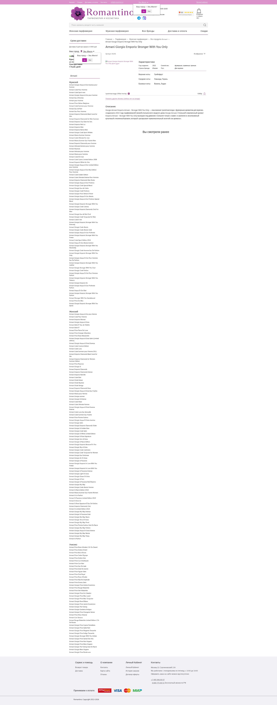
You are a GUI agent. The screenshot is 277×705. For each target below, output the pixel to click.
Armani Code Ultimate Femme (79, 404)
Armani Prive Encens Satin (77, 582)
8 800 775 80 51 (158, 683)
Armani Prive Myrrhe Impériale (79, 580)
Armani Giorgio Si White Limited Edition (82, 434)
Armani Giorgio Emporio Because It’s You (82, 444)
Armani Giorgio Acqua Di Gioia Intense (82, 530)
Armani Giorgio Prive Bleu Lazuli (79, 596)
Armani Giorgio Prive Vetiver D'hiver (81, 194)
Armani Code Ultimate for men (79, 138)
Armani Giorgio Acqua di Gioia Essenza (82, 343)
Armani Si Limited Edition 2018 (79, 509)
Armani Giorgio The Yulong (78, 607)
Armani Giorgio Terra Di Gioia (79, 520)
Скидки (79, 2)
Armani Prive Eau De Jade (77, 566)
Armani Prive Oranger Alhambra (79, 333)
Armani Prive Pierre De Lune (78, 330)
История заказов (132, 671)
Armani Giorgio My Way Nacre (79, 517)
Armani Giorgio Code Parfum (78, 270)
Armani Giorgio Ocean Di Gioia (79, 476)
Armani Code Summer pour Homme (81, 106)
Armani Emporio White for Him (79, 162)
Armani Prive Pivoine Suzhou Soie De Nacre (83, 525)
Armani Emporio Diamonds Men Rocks (82, 180)
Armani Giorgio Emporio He (78, 283)
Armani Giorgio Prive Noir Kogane (80, 641)
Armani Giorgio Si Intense (77, 399)
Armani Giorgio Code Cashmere (79, 450)
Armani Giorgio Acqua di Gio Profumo (81, 183)
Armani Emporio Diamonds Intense (80, 372)
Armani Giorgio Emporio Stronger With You (83, 204)
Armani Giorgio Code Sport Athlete (80, 132)
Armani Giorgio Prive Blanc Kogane (80, 644)
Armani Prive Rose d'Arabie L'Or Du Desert (83, 547)
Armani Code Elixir (75, 377)
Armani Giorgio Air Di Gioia (78, 458)
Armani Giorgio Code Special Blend (80, 185)
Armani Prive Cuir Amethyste (78, 561)
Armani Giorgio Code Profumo (79, 191)
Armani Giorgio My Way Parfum (79, 528)
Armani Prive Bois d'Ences (77, 553)
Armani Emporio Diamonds (78, 369)
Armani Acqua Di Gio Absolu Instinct (81, 243)
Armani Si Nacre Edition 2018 (79, 490)
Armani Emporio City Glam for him (80, 122)
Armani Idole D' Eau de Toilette (79, 325)
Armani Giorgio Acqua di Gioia (79, 322)
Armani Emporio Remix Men (78, 130)
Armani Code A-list (75, 220)
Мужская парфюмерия (117, 30)
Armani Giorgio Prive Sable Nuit (79, 628)
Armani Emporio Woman (77, 319)
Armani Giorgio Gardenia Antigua (80, 609)
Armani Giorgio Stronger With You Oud (82, 268)
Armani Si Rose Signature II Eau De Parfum (83, 503)
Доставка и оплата (91, 2)
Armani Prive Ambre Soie (77, 558)
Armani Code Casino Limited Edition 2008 (83, 159)
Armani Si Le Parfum (76, 495)
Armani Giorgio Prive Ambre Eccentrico (82, 585)
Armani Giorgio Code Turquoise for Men (82, 217)
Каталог (72, 2)
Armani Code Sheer (75, 402)
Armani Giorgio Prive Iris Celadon (80, 593)
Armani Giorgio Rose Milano (78, 601)
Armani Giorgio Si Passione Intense (80, 471)
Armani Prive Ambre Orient (78, 550)
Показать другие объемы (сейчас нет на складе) (122, 99)
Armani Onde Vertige (76, 385)
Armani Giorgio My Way (77, 484)
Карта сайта (105, 671)
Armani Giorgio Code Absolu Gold (80, 230)
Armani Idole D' (74, 328)
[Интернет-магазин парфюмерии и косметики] (101, 14)
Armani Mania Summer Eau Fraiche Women (83, 493)
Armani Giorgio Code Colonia (79, 207)
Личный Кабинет (132, 667)
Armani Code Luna (75, 349)
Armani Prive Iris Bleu (76, 301)
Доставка (79, 671)
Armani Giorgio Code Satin (78, 431)
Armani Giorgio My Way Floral (79, 522)
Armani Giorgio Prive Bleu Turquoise (81, 599)
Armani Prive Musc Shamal (78, 615)
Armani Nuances (74, 149)
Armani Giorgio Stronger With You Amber (83, 636)
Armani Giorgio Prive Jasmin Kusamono (82, 604)
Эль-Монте (142, 2)
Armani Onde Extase (76, 380)
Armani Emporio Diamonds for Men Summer (84, 119)
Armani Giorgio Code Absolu (78, 227)
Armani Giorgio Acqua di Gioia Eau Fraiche (83, 391)
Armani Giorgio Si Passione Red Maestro (82, 482)
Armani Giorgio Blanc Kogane (79, 649)
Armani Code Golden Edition (78, 175)
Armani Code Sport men (77, 92)
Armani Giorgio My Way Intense (79, 512)
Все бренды (148, 30)
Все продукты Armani (159, 39)
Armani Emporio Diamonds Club (80, 506)
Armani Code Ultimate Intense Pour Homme (83, 177)
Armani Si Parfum (75, 539)
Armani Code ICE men (76, 157)
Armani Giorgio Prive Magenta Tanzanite (82, 630)
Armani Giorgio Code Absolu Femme (81, 487)
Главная (108, 39)
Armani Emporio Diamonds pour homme (82, 143)
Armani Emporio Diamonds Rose (80, 388)
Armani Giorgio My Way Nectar (79, 533)
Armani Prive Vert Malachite (78, 590)
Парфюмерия (120, 39)
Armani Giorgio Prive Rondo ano (80, 652)
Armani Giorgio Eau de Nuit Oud (80, 214)
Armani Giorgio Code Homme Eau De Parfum (84, 250)
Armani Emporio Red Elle (77, 375)
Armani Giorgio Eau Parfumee (79, 455)
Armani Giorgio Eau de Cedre (79, 188)
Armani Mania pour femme (78, 394)
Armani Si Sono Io (75, 501)
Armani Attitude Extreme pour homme (82, 146)
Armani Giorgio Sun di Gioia (78, 439)
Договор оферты (132, 674)
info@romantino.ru (117, 2)
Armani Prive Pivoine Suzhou (78, 417)
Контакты (104, 2)
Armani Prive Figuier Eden (77, 571)
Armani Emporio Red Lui (77, 124)
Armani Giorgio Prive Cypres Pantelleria (82, 625)
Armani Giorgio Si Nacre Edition (79, 442)
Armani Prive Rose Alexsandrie (79, 336)
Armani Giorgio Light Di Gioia (79, 474)
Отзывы (103, 674)
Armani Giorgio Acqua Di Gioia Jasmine (82, 420)
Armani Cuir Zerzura (76, 617)
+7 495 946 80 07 (158, 679)
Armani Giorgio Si (75, 366)
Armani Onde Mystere (76, 383)
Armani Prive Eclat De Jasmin (78, 569)
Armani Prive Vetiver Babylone (79, 103)
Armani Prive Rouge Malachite (79, 588)
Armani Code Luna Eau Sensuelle (80, 412)
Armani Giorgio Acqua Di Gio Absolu (81, 196)
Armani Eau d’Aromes (76, 98)
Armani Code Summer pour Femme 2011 (83, 351)
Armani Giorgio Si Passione (78, 461)
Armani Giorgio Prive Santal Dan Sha (81, 639)
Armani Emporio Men (76, 127)
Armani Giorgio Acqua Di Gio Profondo (82, 233)
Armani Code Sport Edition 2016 (80, 240)
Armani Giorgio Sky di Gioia (78, 447)
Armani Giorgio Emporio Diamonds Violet (83, 425)
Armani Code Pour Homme (78, 90)
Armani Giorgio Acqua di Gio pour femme (83, 314)
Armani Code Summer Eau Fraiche (80, 415)
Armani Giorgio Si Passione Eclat (79, 514)
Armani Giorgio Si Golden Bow (79, 428)
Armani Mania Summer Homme (79, 135)
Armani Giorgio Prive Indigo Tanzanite (81, 633)
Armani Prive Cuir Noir (76, 563)
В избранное (198, 54)
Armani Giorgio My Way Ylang (79, 536)
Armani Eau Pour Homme (77, 111)
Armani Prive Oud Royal (77, 574)
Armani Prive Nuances (76, 364)
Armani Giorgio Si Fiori (76, 479)
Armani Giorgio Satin (76, 423)
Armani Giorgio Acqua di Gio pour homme (83, 95)
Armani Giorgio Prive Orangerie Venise (82, 612)
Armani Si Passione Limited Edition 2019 (82, 498)
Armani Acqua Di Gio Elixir (77, 290)
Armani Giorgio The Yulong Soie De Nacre (83, 647)
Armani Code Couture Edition (79, 346)
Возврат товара (81, 667)
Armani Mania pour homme (78, 154)
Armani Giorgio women (77, 396)
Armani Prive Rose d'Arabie (78, 577)
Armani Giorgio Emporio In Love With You (83, 468)
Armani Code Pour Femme (78, 317)
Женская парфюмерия (80, 30)
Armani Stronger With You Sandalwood (82, 298)
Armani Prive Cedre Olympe (78, 555)
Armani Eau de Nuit (75, 109)
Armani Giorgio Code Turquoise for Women (83, 453)
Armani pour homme (76, 100)
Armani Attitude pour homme (79, 151)
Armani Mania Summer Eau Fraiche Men (82, 141)
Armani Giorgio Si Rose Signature (80, 436)
